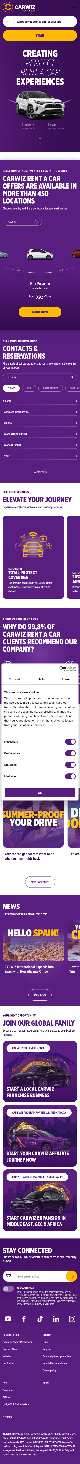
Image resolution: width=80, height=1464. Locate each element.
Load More (40, 471)
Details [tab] (40, 679)
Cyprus (6, 456)
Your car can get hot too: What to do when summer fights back (29, 856)
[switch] (70, 753)
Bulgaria (7, 423)
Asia (29, 388)
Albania (7, 401)
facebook (24, 1320)
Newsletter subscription (55, 1363)
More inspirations (40, 882)
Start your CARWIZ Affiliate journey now (38, 1156)
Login (45, 1342)
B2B (5, 1383)
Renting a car (11, 1335)
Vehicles (7, 1356)
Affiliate (7, 1397)
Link (33, 557)
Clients (47, 1335)
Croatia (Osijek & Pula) (15, 434)
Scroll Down (40, 141)
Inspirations (9, 1363)
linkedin (56, 1320)
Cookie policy (49, 1370)
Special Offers (10, 1349)
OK (40, 792)
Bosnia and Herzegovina (16, 412)
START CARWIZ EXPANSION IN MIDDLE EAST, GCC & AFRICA (36, 1221)
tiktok (40, 1320)
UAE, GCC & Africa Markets (16, 1404)
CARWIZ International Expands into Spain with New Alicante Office (29, 969)
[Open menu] (73, 7)
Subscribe (71, 1276)
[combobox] (22, 222)
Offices (7, 1417)
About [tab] (66, 679)
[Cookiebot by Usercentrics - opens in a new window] (59, 668)
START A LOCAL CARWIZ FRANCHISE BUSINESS (30, 1092)
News (46, 1383)
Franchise (8, 1390)
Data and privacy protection (57, 1356)
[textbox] (24, 222)
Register (47, 1349)
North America (50, 388)
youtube (8, 1320)
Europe (11, 388)
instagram (72, 1320)
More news (40, 995)
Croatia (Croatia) (12, 445)
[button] (19, 270)
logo (19, 7)
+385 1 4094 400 (18, 1438)
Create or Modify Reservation (18, 1342)
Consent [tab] (14, 679)
